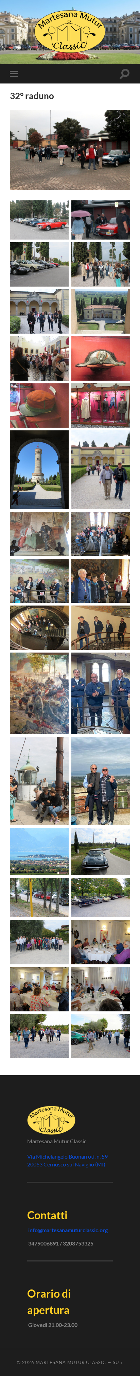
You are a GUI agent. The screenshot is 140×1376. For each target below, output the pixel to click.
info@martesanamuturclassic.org (68, 1230)
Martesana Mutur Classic (71, 1362)
